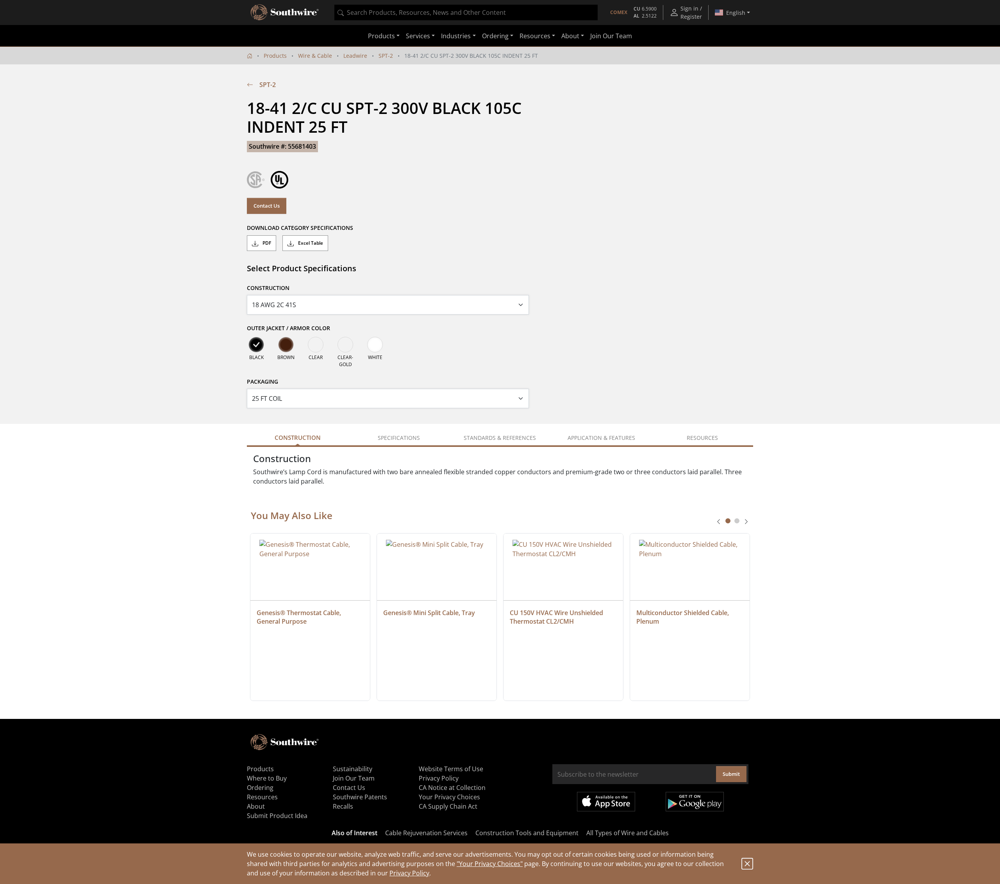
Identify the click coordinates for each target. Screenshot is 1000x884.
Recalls (343, 806)
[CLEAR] (315, 344)
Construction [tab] (298, 437)
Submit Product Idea (277, 815)
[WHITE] (375, 344)
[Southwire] (285, 12)
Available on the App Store (606, 801)
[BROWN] (286, 344)
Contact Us (267, 205)
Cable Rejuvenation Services (426, 833)
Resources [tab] (702, 437)
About (256, 806)
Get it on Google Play (695, 801)
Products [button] (381, 36)
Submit (731, 773)
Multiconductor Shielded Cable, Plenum (683, 617)
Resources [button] (535, 36)
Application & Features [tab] (601, 437)
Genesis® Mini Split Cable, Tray (429, 612)
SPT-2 (386, 55)
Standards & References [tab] (500, 437)
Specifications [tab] (399, 437)
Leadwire (355, 55)
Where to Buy (267, 778)
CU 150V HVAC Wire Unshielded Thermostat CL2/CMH (557, 617)
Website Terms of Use (451, 769)
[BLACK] (256, 344)
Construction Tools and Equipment (527, 833)
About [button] (570, 36)
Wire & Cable (315, 55)
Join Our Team (611, 36)
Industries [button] (456, 36)
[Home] (249, 56)
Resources (262, 797)
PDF (266, 243)
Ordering (260, 787)
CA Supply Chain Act (448, 806)
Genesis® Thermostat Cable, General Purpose (300, 617)
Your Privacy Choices (449, 797)
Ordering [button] (495, 36)
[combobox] (466, 12)
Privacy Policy (409, 873)
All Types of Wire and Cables (627, 833)
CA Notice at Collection (452, 787)
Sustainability (352, 769)
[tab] (727, 520)
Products (275, 55)
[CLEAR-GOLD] (345, 344)
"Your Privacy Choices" (490, 863)
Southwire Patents (360, 797)
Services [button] (418, 36)
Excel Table (310, 243)
